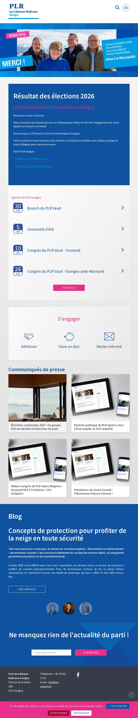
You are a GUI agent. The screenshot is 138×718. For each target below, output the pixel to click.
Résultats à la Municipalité (31, 158)
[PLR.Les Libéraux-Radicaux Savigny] (24, 13)
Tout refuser (59, 713)
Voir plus (69, 287)
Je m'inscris (90, 652)
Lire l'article (27, 589)
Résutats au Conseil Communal (34, 166)
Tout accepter (119, 706)
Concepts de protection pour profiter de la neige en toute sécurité (67, 534)
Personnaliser (81, 713)
